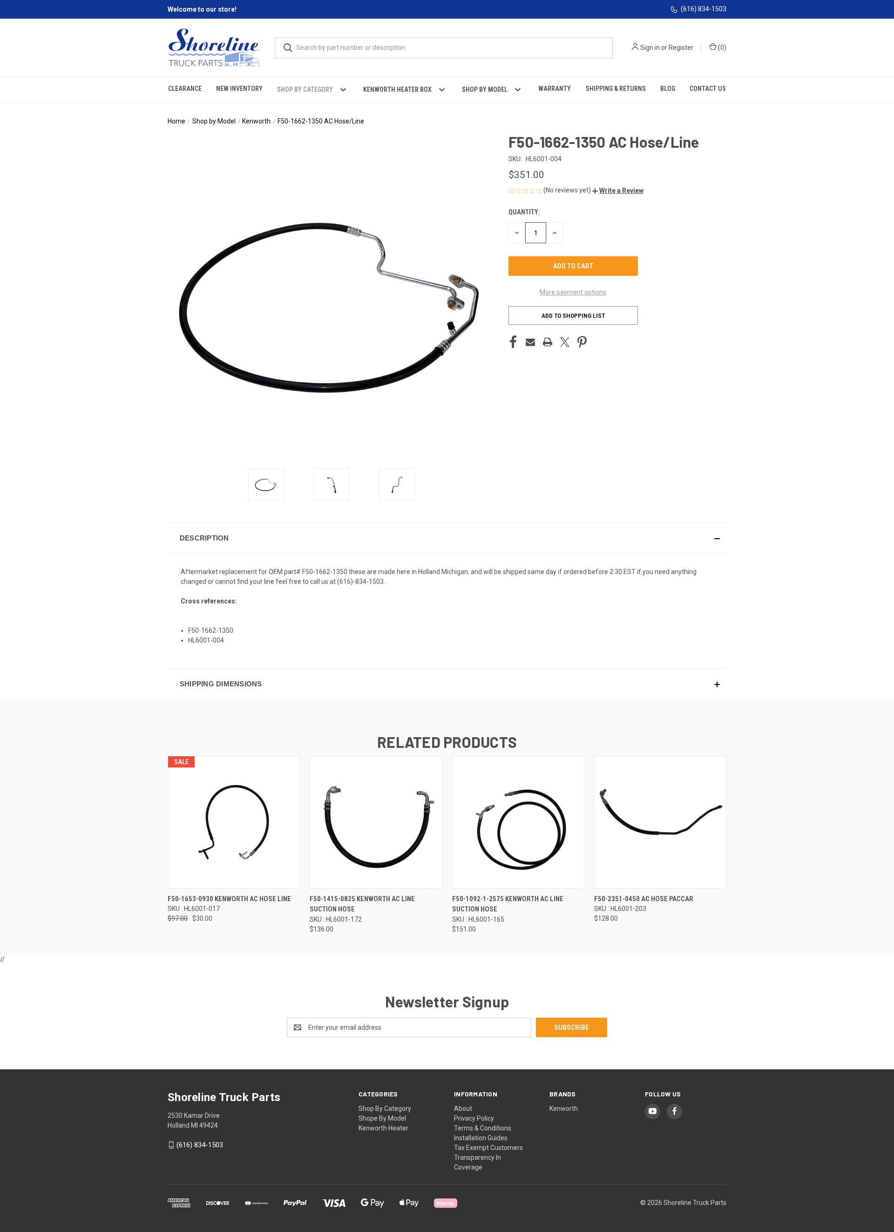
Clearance (185, 88)
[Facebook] (513, 342)
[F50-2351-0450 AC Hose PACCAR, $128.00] (660, 822)
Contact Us (708, 88)
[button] (617, 190)
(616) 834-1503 (703, 9)
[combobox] (444, 47)
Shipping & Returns (616, 88)
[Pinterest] (582, 342)
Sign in (650, 47)
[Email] (530, 342)
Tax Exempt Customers (488, 1147)
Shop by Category (305, 89)
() (721, 47)
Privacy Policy (474, 1118)
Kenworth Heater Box (397, 89)
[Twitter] (564, 342)
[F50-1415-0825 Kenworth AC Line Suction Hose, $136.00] (376, 822)
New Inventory (239, 88)
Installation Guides (481, 1138)
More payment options (573, 292)
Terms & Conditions (482, 1128)
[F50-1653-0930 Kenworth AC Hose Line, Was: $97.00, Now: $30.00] (233, 822)
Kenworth (563, 1108)
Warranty (554, 88)
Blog (667, 88)
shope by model (382, 1118)
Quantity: (524, 212)
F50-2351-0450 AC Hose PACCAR (643, 899)
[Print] (547, 342)
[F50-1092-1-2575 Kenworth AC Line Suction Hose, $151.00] (518, 822)
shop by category (385, 1108)
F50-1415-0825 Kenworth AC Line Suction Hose (362, 904)
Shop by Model (485, 89)
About (463, 1108)
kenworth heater (383, 1128)
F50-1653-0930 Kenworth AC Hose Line (229, 899)
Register (681, 47)
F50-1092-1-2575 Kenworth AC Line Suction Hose (507, 904)
